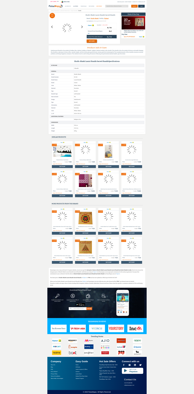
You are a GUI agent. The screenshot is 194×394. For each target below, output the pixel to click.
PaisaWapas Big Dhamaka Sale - (108, 364)
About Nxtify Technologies (57, 378)
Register (134, 6)
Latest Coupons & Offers (81, 369)
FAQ (52, 369)
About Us (53, 364)
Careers (77, 371)
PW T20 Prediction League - (107, 376)
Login (141, 6)
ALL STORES (75, 6)
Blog (52, 367)
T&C (89, 33)
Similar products (59, 137)
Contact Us (130, 379)
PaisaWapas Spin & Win (105, 379)
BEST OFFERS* (99, 6)
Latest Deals (79, 373)
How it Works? (54, 371)
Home (77, 364)
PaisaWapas (92, 392)
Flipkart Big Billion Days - (106, 370)
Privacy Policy (54, 373)
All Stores (78, 367)
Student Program (80, 378)
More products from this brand (65, 204)
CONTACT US (135, 1)
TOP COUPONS (91, 6)
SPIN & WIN (66, 1)
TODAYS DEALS (83, 6)
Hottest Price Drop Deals (81, 376)
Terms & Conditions (55, 376)
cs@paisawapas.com (129, 385)
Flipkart (106, 18)
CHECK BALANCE (120, 1)
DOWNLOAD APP (141, 1)
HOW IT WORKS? (128, 1)
